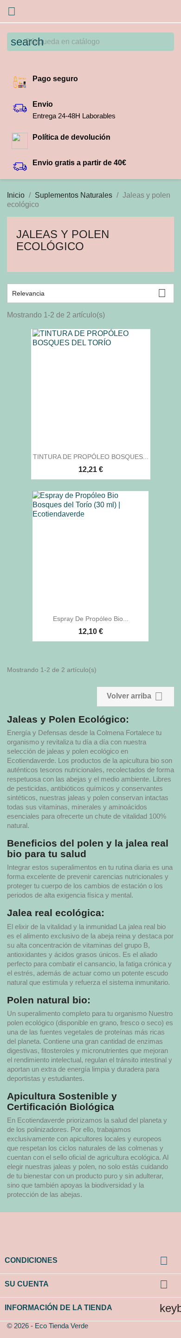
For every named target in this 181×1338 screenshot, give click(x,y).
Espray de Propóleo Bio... (91, 618)
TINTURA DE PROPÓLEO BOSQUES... (91, 456)
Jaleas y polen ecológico (62, 240)
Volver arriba (135, 696)
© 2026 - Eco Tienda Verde (47, 1326)
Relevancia (89, 293)
